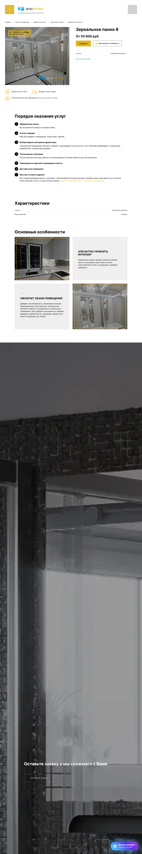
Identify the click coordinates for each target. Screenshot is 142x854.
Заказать (83, 43)
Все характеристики (83, 59)
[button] (35, 82)
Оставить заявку (39, 773)
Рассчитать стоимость (108, 43)
